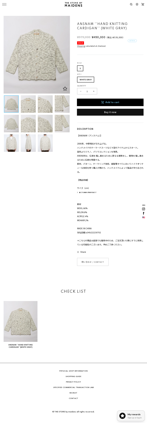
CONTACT (73, 398)
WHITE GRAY (86, 80)
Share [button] (83, 251)
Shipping (81, 46)
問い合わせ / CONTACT (93, 262)
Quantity (81, 86)
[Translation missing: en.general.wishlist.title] (137, 4)
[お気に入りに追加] (65, 88)
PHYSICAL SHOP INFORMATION (73, 371)
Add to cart (112, 102)
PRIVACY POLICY (73, 382)
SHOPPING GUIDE (73, 376)
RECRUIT (73, 393)
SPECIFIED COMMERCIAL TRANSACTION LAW (73, 387)
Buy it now (110, 112)
